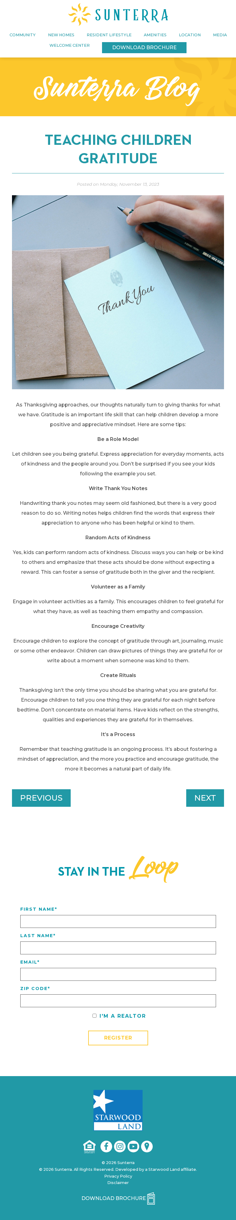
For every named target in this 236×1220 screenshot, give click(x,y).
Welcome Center (69, 45)
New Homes (61, 35)
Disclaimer (118, 1182)
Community (23, 35)
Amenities (155, 35)
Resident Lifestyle (109, 35)
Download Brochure (144, 47)
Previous (41, 797)
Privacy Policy (118, 1176)
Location (190, 35)
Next (205, 797)
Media (220, 35)
